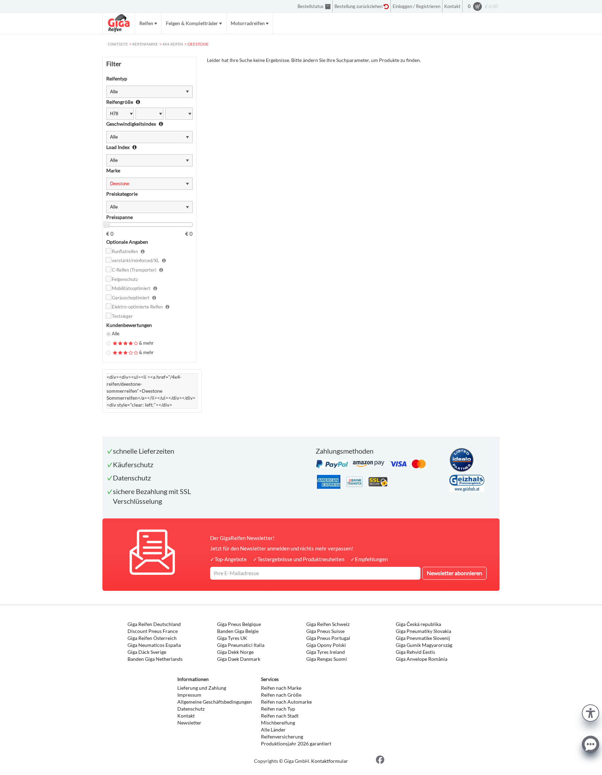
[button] (590, 712)
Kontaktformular (329, 761)
